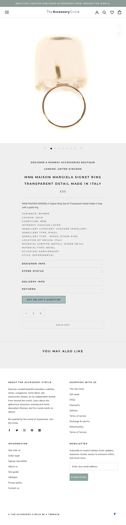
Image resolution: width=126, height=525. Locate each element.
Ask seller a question (44, 299)
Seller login (14, 455)
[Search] (104, 12)
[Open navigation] (7, 12)
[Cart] (119, 12)
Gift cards (74, 394)
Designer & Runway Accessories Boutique (63, 162)
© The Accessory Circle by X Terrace (34, 514)
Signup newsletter (17, 461)
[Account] (97, 12)
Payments (75, 405)
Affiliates (12, 477)
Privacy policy (15, 482)
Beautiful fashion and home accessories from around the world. (63, 3)
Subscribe (79, 477)
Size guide (13, 471)
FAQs (72, 399)
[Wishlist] (112, 12)
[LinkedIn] (39, 430)
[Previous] (44, 148)
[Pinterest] (32, 430)
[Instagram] (24, 430)
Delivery (74, 410)
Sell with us (14, 450)
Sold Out (63, 325)
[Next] (81, 148)
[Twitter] (17, 430)
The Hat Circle (77, 389)
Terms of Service (78, 432)
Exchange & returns (80, 421)
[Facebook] (9, 430)
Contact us (13, 488)
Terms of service (78, 416)
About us (13, 466)
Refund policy (77, 426)
